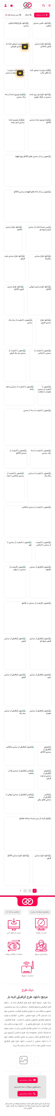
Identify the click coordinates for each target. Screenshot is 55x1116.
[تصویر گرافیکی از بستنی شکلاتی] (19, 756)
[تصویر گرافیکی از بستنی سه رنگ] (15, 726)
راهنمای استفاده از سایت (40, 912)
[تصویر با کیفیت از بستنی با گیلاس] (40, 365)
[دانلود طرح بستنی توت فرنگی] (14, 268)
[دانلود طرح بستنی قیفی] (43, 332)
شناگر (27, 15)
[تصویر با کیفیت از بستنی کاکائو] (15, 458)
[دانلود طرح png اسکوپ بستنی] (16, 30)
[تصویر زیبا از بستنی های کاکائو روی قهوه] (27, 171)
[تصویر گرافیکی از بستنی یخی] (40, 689)
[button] (6, 15)
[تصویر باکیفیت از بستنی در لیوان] (15, 582)
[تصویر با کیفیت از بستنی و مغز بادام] (19, 395)
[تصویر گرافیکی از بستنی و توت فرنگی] (44, 779)
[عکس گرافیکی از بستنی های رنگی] (44, 803)
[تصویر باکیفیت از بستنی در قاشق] (27, 617)
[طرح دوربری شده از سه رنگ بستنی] (15, 104)
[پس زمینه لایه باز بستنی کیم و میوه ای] (38, 238)
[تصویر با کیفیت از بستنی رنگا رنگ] (39, 487)
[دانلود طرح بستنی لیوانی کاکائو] (39, 300)
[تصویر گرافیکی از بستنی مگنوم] (40, 582)
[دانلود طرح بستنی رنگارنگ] (40, 268)
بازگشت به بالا (14, 912)
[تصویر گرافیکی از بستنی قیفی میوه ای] (40, 653)
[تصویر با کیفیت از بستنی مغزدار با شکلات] (44, 395)
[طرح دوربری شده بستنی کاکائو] (39, 135)
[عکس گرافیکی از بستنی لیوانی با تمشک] (19, 803)
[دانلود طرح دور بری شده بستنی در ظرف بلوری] (40, 104)
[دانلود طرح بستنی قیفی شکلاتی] (42, 54)
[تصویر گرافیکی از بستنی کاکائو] (44, 756)
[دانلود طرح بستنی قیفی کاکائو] (14, 300)
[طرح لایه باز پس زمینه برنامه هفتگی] (27, 833)
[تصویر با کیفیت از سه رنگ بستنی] (18, 332)
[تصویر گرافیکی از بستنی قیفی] (15, 653)
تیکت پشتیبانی (26, 1080)
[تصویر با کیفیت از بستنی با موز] (18, 551)
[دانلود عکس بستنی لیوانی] (42, 30)
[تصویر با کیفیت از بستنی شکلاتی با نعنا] (14, 487)
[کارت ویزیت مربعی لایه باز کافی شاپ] (39, 79)
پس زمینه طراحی (12, 15)
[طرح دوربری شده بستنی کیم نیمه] (14, 135)
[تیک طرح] (27, 901)
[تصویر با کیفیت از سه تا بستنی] (27, 427)
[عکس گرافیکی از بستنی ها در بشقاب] (19, 779)
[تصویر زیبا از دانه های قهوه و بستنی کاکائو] (27, 206)
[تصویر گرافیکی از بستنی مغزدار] (40, 726)
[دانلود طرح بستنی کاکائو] (13, 238)
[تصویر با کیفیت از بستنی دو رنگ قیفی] (15, 365)
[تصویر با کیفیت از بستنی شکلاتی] (27, 521)
